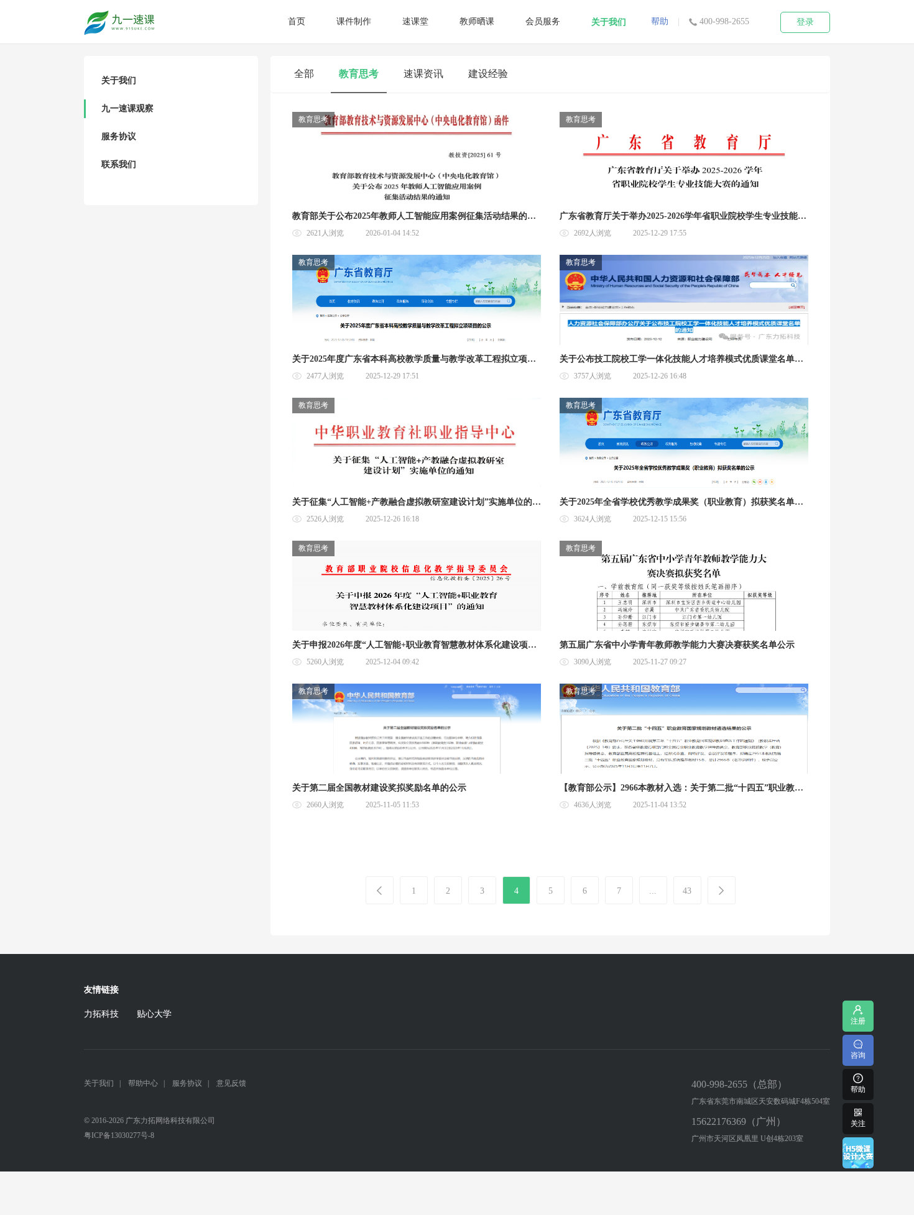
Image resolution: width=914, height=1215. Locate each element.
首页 (296, 21)
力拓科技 (101, 1014)
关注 (858, 1123)
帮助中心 (143, 1083)
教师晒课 (476, 21)
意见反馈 (231, 1083)
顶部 (858, 980)
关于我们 (608, 22)
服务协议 (118, 136)
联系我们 (118, 164)
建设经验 (488, 73)
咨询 (858, 1055)
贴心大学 (154, 1014)
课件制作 (353, 21)
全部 (304, 73)
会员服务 (542, 21)
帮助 (659, 21)
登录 (805, 22)
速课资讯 (423, 73)
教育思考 (359, 73)
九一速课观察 (127, 108)
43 (687, 891)
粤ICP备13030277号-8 (119, 1135)
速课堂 (415, 21)
